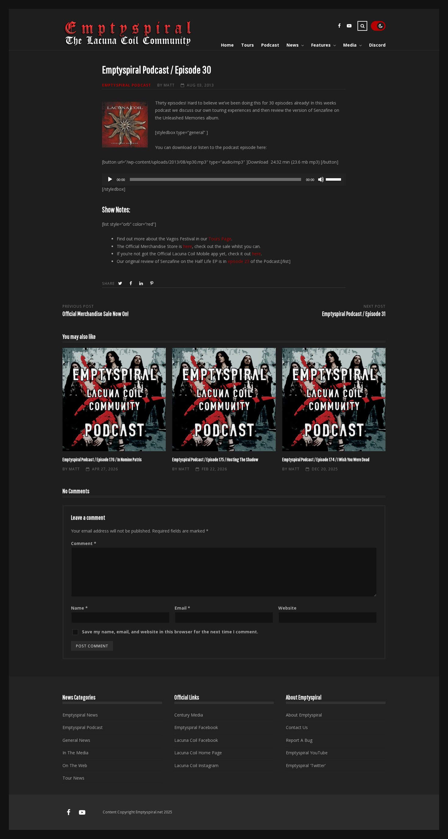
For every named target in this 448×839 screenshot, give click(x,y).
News (292, 45)
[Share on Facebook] (131, 283)
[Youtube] (349, 26)
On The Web (74, 765)
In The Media (75, 753)
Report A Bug (299, 740)
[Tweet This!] (121, 283)
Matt (169, 85)
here (187, 246)
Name (79, 608)
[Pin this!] (152, 283)
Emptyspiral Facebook (196, 727)
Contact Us (297, 727)
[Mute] (321, 179)
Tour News (73, 778)
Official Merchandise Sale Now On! (95, 313)
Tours (247, 45)
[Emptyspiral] (128, 45)
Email (182, 608)
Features (321, 45)
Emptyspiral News (80, 715)
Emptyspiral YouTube (307, 753)
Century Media (188, 715)
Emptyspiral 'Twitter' (306, 765)
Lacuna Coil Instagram (196, 765)
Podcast (270, 45)
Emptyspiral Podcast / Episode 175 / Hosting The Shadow (224, 399)
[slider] (334, 178)
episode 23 (238, 261)
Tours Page (219, 239)
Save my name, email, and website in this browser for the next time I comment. (170, 632)
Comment (83, 543)
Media (350, 45)
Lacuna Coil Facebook (196, 740)
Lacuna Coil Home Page (198, 753)
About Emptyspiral (304, 715)
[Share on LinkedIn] (142, 283)
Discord (377, 45)
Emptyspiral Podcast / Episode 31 (354, 313)
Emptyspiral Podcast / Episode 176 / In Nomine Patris (114, 399)
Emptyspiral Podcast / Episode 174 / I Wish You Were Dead (334, 399)
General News (76, 740)
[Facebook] (339, 26)
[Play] (110, 179)
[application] (224, 179)
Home (227, 45)
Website (287, 608)
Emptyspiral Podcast (126, 85)
